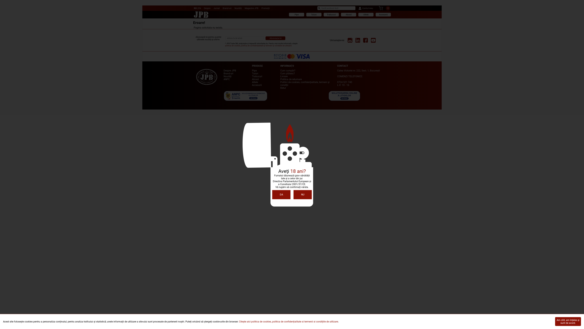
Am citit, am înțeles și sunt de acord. (568, 321)
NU (302, 194)
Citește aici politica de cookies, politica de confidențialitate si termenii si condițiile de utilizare (288, 321)
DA (281, 194)
